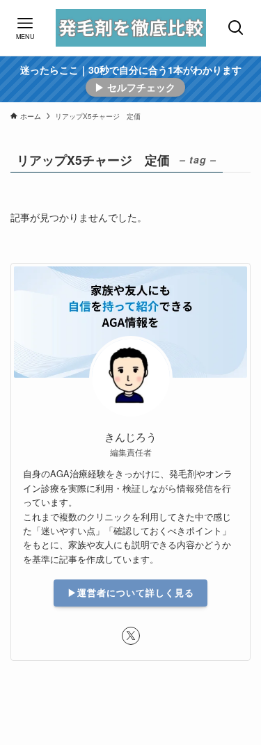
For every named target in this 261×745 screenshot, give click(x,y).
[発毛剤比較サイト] (131, 28)
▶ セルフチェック (135, 87)
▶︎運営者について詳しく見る (131, 592)
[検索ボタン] (236, 28)
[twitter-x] (131, 636)
